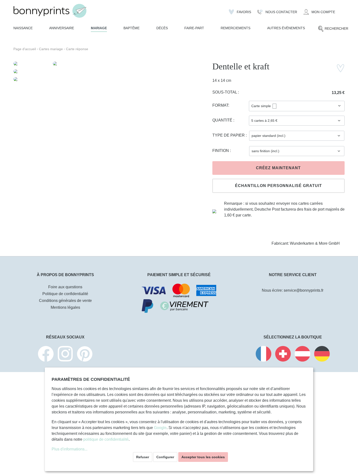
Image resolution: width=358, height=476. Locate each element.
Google (160, 428)
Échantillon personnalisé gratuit (278, 186)
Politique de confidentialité (65, 294)
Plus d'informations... (69, 449)
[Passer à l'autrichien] (302, 354)
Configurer (165, 457)
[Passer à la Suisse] (283, 354)
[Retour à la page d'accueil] (49, 11)
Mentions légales (65, 307)
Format (220, 105)
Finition (221, 151)
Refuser (142, 457)
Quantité (222, 120)
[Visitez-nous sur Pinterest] (85, 354)
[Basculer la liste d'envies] (340, 68)
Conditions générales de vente (65, 301)
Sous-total (225, 92)
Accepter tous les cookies (203, 457)
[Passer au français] (263, 354)
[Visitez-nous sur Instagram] (65, 354)
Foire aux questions (65, 287)
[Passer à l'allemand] (322, 354)
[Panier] (341, 10)
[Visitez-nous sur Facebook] (46, 354)
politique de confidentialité (106, 439)
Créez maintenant (278, 168)
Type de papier (229, 135)
